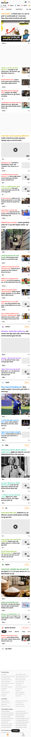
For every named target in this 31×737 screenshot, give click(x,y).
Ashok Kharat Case (19, 683)
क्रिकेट (3, 416)
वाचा (8, 735)
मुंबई (3, 182)
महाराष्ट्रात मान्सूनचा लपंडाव (20, 714)
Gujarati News (18, 695)
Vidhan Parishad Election (6, 679)
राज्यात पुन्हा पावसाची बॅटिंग (19, 716)
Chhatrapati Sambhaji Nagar (21, 700)
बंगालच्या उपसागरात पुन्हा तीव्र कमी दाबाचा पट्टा (22, 713)
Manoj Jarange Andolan (20, 679)
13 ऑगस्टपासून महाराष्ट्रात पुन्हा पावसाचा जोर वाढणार (22, 720)
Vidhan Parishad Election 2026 (21, 676)
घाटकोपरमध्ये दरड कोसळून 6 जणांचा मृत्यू (22, 718)
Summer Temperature (5, 681)
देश (2, 76)
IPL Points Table (18, 688)
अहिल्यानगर (17, 631)
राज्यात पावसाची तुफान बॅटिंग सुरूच (21, 723)
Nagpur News (4, 704)
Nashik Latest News (19, 704)
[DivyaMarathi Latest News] (4, 2)
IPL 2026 (3, 690)
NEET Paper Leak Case (20, 677)
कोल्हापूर (23, 631)
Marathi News (4, 688)
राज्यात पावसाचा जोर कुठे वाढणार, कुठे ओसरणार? (8, 714)
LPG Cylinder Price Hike (20, 674)
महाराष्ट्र (3, 87)
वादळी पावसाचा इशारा (4, 722)
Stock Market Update (5, 677)
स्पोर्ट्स (3, 428)
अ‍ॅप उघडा (15, 730)
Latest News (3, 694)
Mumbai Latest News (5, 702)
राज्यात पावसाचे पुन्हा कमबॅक (5, 720)
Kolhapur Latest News (5, 706)
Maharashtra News (5, 700)
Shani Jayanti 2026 (19, 681)
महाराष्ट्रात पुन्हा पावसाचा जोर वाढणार (7, 718)
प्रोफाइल (23, 735)
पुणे (2, 99)
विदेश (3, 479)
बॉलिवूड (3, 354)
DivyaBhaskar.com (19, 732)
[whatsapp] (26, 43)
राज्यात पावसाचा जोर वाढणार (5, 716)
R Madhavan (18, 690)
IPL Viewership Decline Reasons (8, 676)
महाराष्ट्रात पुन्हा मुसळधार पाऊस (6, 725)
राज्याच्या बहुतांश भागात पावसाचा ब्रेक (7, 713)
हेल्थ (3, 159)
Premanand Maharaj (5, 692)
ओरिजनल (4, 43)
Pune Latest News (19, 702)
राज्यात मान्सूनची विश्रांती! (5, 711)
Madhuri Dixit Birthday (20, 694)
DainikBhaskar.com (5, 732)
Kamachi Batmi (4, 685)
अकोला (4, 631)
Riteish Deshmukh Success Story (8, 683)
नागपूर (3, 321)
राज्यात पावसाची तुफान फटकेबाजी (21, 727)
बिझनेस (3, 263)
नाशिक (3, 252)
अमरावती (10, 631)
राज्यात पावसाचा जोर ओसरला (6, 727)
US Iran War (3, 674)
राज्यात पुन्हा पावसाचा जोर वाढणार (6, 723)
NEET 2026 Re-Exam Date (6, 686)
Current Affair (18, 685)
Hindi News (3, 695)
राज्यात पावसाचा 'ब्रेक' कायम (20, 711)
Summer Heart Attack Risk (21, 686)
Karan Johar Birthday (19, 692)
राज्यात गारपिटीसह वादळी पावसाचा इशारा (22, 722)
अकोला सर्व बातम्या (25, 627)
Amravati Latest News (20, 706)
